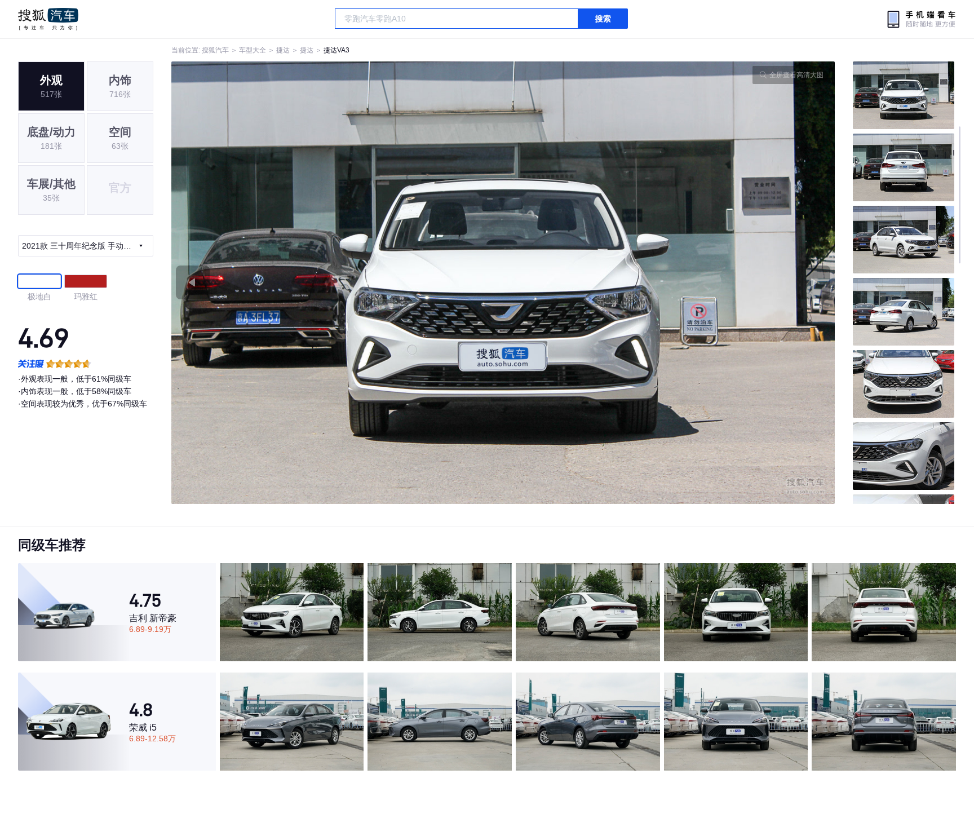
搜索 (603, 18)
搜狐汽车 (48, 19)
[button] (337, 282)
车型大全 (252, 50)
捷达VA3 (336, 50)
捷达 (283, 50)
